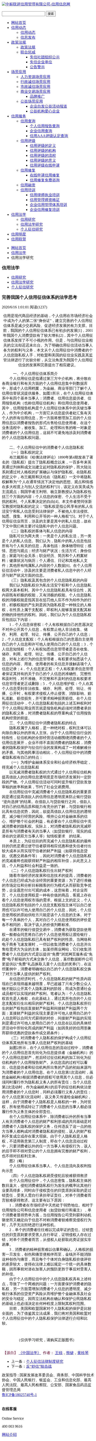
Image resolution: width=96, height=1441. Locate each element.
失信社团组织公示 (45, 57)
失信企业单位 (41, 62)
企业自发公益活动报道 (48, 106)
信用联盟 (18, 239)
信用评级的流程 (43, 155)
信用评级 (28, 141)
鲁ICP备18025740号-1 (19, 1395)
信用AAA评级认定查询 (49, 136)
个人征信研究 (32, 229)
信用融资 (28, 185)
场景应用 (18, 72)
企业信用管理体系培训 (48, 205)
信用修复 (28, 170)
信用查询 (28, 121)
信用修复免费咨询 (45, 180)
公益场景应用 (32, 101)
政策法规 (18, 42)
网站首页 (18, 23)
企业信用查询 (41, 131)
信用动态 (18, 28)
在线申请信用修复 (45, 175)
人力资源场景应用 (35, 77)
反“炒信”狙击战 (39, 1366)
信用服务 (18, 116)
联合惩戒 (28, 52)
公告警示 (37, 67)
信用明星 (18, 234)
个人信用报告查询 (45, 126)
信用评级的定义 (43, 146)
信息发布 (28, 37)
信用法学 (18, 215)
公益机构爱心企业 (45, 111)
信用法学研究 (32, 224)
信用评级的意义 (43, 160)
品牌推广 (37, 96)
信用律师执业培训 (45, 195)
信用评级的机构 (43, 151)
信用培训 (28, 190)
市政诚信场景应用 (35, 87)
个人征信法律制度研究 (44, 1361)
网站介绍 (9, 1435)
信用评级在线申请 (45, 165)
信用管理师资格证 (45, 200)
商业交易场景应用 (35, 91)
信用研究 (28, 219)
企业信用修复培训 (45, 210)
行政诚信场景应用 (35, 82)
